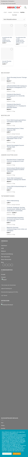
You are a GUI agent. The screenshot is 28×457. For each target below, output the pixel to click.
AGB (2, 248)
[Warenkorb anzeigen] (26, 7)
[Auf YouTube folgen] (12, 265)
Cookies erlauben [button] (17, 453)
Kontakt (3, 274)
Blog (2, 262)
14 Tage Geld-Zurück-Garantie (8, 3)
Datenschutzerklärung (7, 254)
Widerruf (3, 251)
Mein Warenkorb (5, 256)
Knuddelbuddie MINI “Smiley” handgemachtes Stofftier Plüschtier (7, 39)
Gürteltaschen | (4, 1)
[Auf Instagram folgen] (6, 265)
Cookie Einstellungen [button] (7, 453)
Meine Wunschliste (6, 259)
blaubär (3, 428)
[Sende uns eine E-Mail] (9, 265)
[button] (2, 7)
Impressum (4, 245)
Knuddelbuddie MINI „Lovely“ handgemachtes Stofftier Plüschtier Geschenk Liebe (21, 40)
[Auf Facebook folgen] (3, 265)
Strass (2, 425)
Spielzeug (16, 12)
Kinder (10, 12)
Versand (3, 277)
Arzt (2, 422)
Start (5, 12)
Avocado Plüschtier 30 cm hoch (6, 62)
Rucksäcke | (11, 1)
